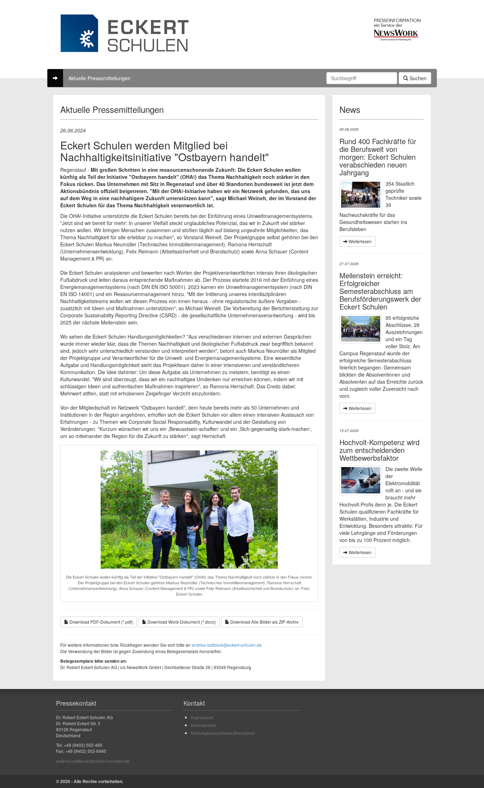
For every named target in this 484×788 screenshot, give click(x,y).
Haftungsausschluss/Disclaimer (223, 733)
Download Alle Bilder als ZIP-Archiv (264, 622)
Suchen (417, 78)
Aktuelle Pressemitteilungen (99, 78)
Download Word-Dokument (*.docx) (181, 622)
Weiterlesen (360, 241)
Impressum (202, 717)
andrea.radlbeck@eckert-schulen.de (227, 645)
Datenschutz (203, 725)
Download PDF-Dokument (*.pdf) (100, 622)
